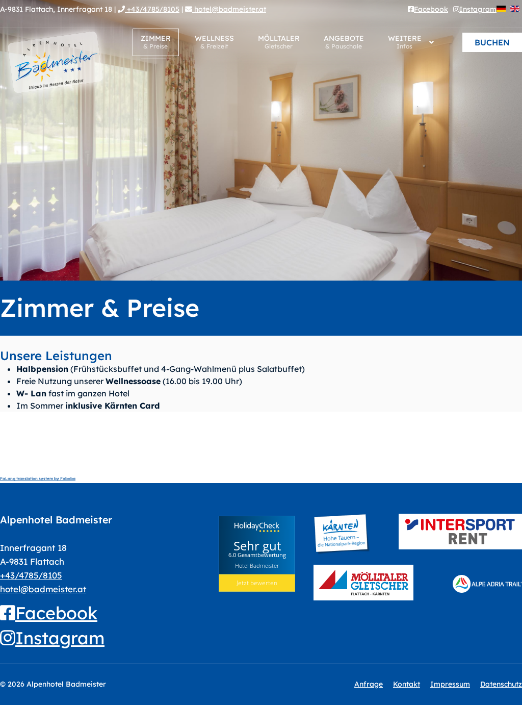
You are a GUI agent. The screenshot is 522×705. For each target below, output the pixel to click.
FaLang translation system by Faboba (37, 478)
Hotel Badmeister (257, 565)
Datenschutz (501, 684)
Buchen (492, 42)
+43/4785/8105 (31, 575)
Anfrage (368, 684)
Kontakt (406, 684)
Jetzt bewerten (257, 582)
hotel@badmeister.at (43, 589)
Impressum (450, 684)
